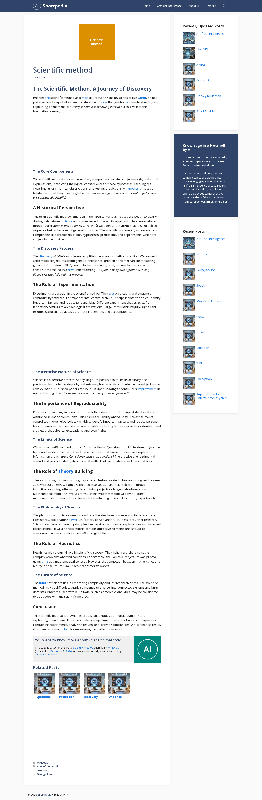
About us (194, 5)
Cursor (201, 316)
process (101, 102)
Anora (200, 65)
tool (67, 629)
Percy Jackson (205, 270)
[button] (224, 6)
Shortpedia (55, 6)
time (45, 561)
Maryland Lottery (208, 301)
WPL (199, 363)
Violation (202, 348)
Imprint (211, 5)
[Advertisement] (97, 143)
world (142, 98)
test (111, 293)
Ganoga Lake (45, 774)
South (200, 285)
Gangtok (42, 770)
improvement (146, 389)
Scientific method (83, 647)
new (71, 270)
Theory (65, 471)
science (67, 221)
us (126, 102)
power (72, 520)
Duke (200, 332)
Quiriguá (202, 80)
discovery (45, 256)
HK (65, 794)
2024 (69, 651)
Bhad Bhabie (205, 111)
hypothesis (133, 188)
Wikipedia (113, 647)
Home (146, 5)
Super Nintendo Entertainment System (212, 396)
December (56, 651)
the (47, 98)
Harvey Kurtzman (208, 96)
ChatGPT (202, 49)
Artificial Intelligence (169, 5)
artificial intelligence (46, 654)
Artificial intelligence (210, 34)
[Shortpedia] (37, 6)
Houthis (202, 254)
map (85, 98)
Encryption (204, 379)
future (43, 583)
